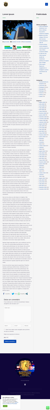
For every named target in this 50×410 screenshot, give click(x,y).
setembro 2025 (42, 122)
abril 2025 (41, 131)
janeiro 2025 (42, 136)
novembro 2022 (43, 189)
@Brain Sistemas (36, 392)
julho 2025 (41, 125)
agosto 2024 (42, 151)
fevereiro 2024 (42, 162)
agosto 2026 (42, 102)
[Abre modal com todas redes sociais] (26, 294)
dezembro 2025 (43, 116)
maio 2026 (41, 107)
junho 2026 (41, 106)
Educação (41, 89)
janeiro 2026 (42, 115)
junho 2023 (42, 181)
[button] (25, 385)
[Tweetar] (14, 294)
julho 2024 (41, 153)
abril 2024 (41, 158)
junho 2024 (42, 154)
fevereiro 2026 (42, 113)
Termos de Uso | (19, 394)
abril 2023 (41, 185)
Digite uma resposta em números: (11, 334)
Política (41, 94)
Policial (41, 92)
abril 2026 (41, 109)
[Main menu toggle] (46, 4)
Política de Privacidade (29, 394)
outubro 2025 (42, 120)
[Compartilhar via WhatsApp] (21, 294)
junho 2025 (41, 127)
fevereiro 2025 (42, 134)
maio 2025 (41, 129)
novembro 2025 (43, 118)
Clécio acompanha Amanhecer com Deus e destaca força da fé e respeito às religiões (44, 30)
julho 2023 (41, 180)
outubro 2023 (42, 172)
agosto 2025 (42, 124)
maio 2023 (41, 183)
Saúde (40, 96)
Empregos (41, 91)
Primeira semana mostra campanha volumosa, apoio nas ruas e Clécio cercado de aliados (44, 48)
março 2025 (42, 133)
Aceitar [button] (5, 406)
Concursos (41, 85)
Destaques (41, 87)
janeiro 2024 (42, 163)
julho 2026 (41, 104)
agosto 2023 (42, 178)
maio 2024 (41, 156)
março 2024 (42, 160)
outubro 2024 (42, 145)
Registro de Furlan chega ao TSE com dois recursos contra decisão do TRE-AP (43, 39)
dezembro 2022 (43, 187)
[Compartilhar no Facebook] (6, 294)
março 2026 (42, 111)
